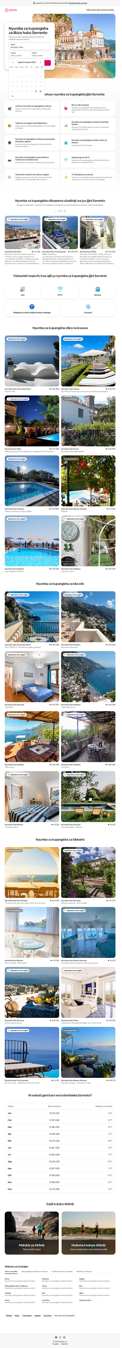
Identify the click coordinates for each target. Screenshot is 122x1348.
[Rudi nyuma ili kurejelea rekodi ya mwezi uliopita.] (13, 62)
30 (41, 91)
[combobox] (30, 47)
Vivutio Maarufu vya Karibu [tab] (62, 1271)
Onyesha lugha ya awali (78, 3)
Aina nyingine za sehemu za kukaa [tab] (34, 1271)
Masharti (64, 1344)
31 (12, 96)
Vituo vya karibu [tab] (11, 1271)
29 (36, 91)
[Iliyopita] (56, 211)
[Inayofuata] (64, 211)
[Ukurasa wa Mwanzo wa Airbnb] (11, 10)
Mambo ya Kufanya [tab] (84, 1271)
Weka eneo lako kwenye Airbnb (100, 10)
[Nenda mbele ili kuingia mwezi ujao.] (40, 62)
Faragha (55, 1344)
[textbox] (19, 55)
